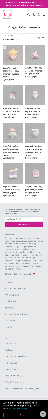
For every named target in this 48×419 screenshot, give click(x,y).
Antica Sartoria (12, 295)
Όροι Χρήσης (10, 369)
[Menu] (43, 14)
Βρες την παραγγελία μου (16, 356)
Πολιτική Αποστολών (14, 376)
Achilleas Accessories (15, 288)
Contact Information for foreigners (22, 389)
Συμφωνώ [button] (24, 415)
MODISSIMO (10, 321)
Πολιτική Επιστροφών (14, 382)
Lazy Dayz (9, 327)
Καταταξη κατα (8, 35)
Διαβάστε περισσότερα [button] (18, 409)
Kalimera (9, 308)
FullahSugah (10, 301)
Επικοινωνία (10, 343)
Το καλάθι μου (11, 363)
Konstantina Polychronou (17, 314)
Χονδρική (9, 350)
